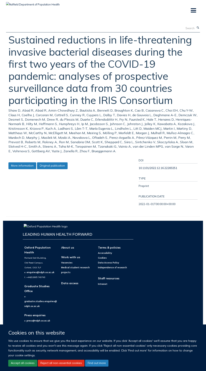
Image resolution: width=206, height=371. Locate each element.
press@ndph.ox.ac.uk (38, 320)
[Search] (198, 28)
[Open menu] (193, 10)
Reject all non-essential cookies (61, 363)
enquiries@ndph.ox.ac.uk (40, 272)
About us (67, 247)
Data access (69, 283)
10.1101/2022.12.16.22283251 (158, 168)
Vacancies (66, 262)
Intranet (102, 284)
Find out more (97, 363)
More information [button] (22, 165)
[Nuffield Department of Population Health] (33, 3)
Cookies (102, 257)
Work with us (70, 257)
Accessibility (105, 253)
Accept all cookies (23, 363)
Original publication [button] (52, 165)
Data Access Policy (108, 262)
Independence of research (112, 267)
